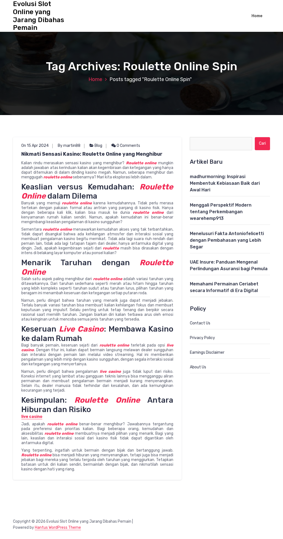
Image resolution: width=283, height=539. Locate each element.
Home (256, 16)
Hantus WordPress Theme (58, 527)
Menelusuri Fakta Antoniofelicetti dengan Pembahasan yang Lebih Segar (227, 240)
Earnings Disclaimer (207, 352)
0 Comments (128, 145)
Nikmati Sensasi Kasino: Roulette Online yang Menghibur (92, 154)
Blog (98, 145)
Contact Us (200, 323)
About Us (198, 367)
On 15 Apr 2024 (35, 145)
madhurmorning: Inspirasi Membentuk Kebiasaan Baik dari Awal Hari (225, 183)
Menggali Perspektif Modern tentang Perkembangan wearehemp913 (220, 211)
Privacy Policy (202, 337)
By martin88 (69, 145)
